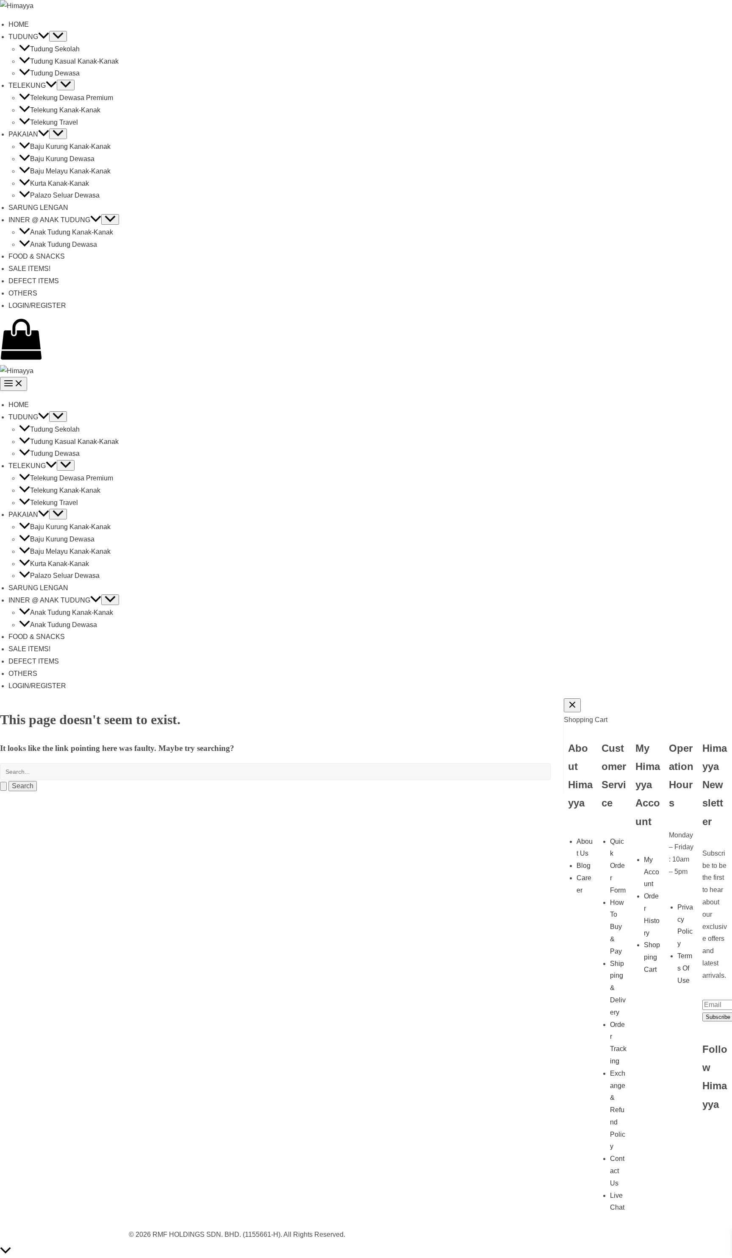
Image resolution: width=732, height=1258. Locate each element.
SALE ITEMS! (29, 268)
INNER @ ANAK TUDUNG (49, 219)
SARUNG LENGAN (38, 207)
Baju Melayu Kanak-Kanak (70, 171)
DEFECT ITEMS (33, 281)
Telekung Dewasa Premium (71, 97)
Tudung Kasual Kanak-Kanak (74, 61)
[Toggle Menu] (58, 36)
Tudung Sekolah (55, 49)
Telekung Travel (54, 122)
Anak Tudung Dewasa (63, 244)
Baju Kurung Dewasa (62, 158)
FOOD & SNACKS (36, 256)
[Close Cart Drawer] (572, 705)
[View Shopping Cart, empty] (366, 341)
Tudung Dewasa (55, 73)
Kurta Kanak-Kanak (59, 183)
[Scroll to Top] (366, 1252)
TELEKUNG (27, 85)
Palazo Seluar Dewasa (65, 195)
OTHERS (22, 293)
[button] (43, 36)
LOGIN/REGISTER (37, 305)
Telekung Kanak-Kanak (65, 110)
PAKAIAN (23, 134)
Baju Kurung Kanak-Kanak (70, 146)
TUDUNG (23, 36)
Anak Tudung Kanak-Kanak (71, 232)
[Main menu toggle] (13, 384)
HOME (18, 24)
